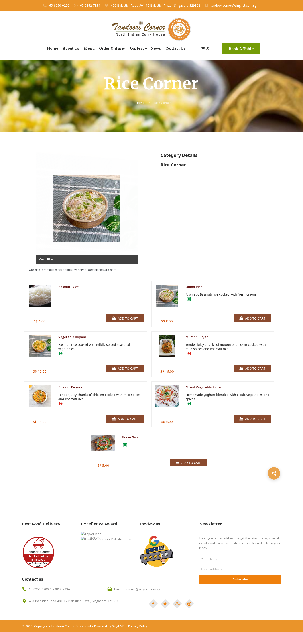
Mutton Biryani (197, 337)
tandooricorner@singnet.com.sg (233, 5)
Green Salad (131, 437)
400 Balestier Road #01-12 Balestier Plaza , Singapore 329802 (155, 5)
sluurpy (94, 537)
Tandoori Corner (38, 552)
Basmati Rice (68, 287)
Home (140, 103)
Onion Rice (194, 287)
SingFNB (118, 626)
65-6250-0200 (59, 5)
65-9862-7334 (90, 5)
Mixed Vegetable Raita (203, 387)
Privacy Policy (138, 626)
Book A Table (241, 49)
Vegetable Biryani (72, 337)
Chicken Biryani (70, 387)
